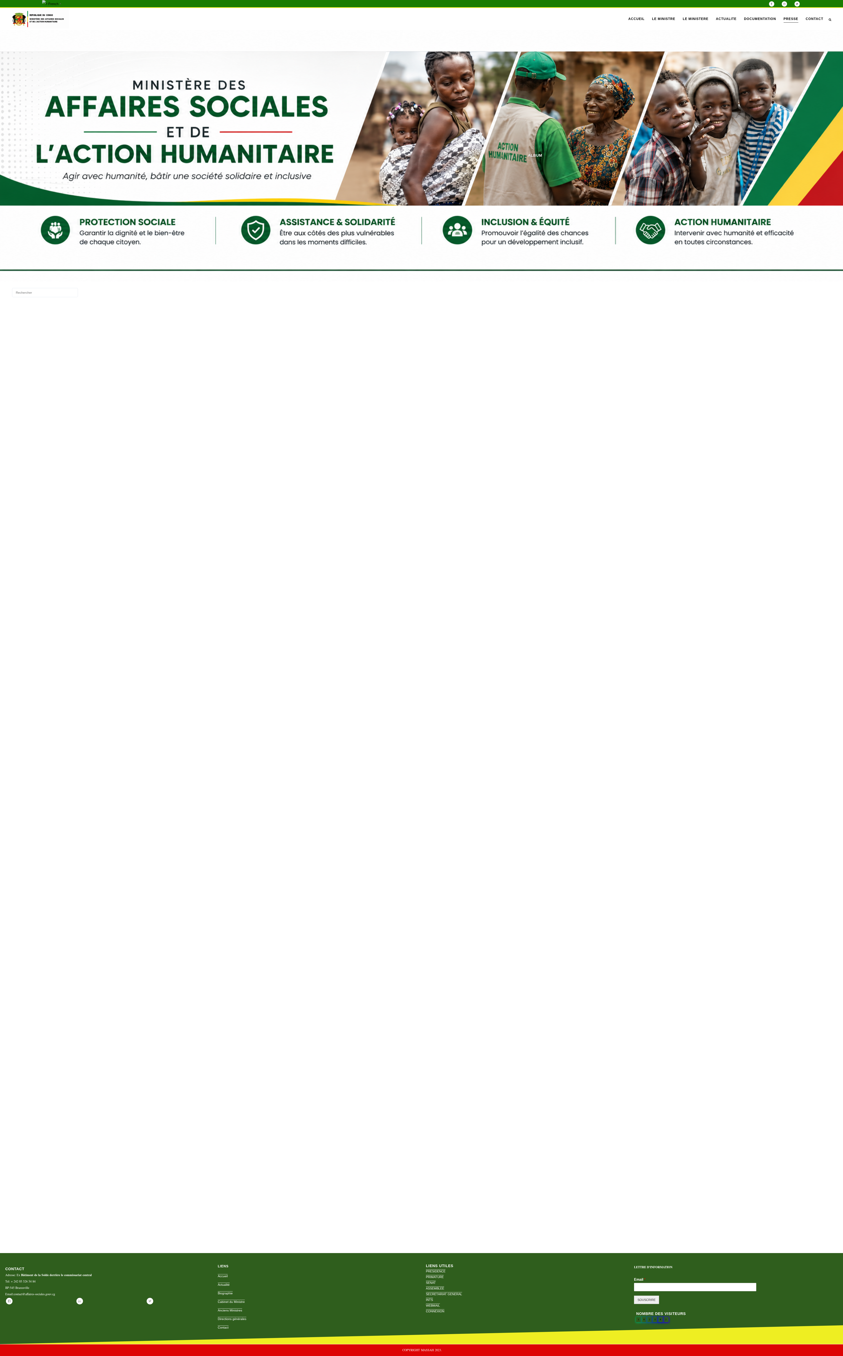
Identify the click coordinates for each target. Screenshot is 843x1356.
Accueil (223, 1276)
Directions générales (232, 1319)
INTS (429, 1300)
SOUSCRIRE (647, 1300)
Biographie (225, 1293)
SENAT (431, 1282)
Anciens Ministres (230, 1310)
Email (639, 1279)
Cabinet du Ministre (231, 1302)
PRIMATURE (435, 1277)
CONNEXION (435, 1311)
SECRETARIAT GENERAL (444, 1294)
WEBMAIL (433, 1305)
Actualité (224, 1284)
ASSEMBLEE (435, 1288)
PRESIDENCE (435, 1271)
